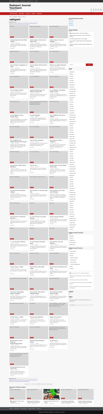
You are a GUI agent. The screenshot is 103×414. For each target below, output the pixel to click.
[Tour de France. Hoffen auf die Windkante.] (18, 157)
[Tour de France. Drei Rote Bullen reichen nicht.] (58, 157)
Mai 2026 (71, 78)
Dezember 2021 (72, 192)
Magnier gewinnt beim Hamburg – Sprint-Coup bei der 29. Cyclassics (80, 36)
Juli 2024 (71, 125)
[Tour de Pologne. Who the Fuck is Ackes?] (38, 57)
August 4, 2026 (68, 403)
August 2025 (72, 97)
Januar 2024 (72, 138)
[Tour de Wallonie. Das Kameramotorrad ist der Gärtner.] (18, 132)
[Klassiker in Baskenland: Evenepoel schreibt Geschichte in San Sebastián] (85, 394)
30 (18, 381)
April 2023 (71, 158)
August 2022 (72, 175)
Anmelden (71, 238)
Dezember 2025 (72, 89)
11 (22, 23)
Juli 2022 (71, 177)
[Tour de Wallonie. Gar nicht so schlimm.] (58, 107)
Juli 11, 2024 (56, 193)
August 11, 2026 (51, 403)
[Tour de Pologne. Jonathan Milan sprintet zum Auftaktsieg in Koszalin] (68, 394)
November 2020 (73, 220)
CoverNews (56, 412)
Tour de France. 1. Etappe (16, 317)
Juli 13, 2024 (17, 193)
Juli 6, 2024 (36, 244)
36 (26, 381)
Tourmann (27, 13)
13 (24, 23)
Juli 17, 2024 (56, 143)
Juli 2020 (71, 229)
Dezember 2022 (72, 166)
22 (36, 23)
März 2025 (72, 108)
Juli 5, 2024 (56, 244)
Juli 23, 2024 (56, 118)
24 (10, 381)
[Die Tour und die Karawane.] (58, 208)
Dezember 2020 (72, 218)
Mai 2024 (71, 130)
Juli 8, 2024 (56, 218)
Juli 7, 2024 (16, 243)
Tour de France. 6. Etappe (16, 266)
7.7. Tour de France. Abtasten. (17, 241)
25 (12, 381)
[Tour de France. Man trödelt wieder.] (38, 259)
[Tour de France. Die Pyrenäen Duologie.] (18, 182)
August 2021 (72, 201)
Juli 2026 (71, 74)
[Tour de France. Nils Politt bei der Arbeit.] (58, 259)
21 (35, 23)
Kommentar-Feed (73, 242)
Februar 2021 (72, 214)
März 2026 (72, 82)
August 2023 (72, 149)
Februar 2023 (72, 162)
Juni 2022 (71, 179)
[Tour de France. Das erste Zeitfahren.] (58, 233)
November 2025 (73, 91)
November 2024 (73, 117)
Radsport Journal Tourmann (20, 6)
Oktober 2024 (72, 119)
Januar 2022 (72, 190)
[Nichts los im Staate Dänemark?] (58, 57)
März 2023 (72, 160)
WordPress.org (72, 244)
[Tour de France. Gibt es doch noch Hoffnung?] (58, 182)
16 (28, 23)
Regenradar (71, 23)
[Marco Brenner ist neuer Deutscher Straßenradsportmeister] (18, 332)
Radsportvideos (16, 1)
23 (9, 381)
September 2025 (73, 95)
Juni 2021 (71, 205)
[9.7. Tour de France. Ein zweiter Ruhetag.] (38, 208)
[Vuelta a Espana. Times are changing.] (58, 32)
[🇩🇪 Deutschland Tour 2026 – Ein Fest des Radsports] (17, 394)
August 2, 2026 (85, 403)
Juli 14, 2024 (56, 168)
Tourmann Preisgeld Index (75, 264)
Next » (28, 381)
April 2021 (71, 209)
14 (26, 23)
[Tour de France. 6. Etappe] (18, 259)
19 (32, 23)
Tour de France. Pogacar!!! (37, 140)
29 (17, 381)
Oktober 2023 (72, 145)
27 (14, 381)
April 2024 (71, 132)
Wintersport (21, 13)
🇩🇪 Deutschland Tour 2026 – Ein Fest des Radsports (79, 33)
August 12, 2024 (17, 91)
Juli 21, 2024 (37, 141)
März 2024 (72, 134)
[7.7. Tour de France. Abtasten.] (18, 233)
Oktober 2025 (72, 93)
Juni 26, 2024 (57, 318)
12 (23, 23)
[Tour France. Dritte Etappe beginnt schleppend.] (18, 284)
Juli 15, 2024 (37, 166)
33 (22, 381)
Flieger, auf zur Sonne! (55, 317)
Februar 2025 (72, 110)
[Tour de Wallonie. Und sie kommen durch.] (18, 107)
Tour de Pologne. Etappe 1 (17, 90)
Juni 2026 (71, 76)
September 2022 (73, 173)
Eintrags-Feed (72, 240)
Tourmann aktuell (13, 13)
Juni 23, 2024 (37, 343)
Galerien (33, 13)
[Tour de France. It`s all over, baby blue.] (38, 182)
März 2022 (72, 186)
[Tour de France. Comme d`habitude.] (58, 132)
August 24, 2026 (17, 403)
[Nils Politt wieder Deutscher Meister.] (38, 332)
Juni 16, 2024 (17, 370)
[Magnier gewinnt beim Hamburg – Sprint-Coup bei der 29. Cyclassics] (34, 394)
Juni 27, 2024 (37, 318)
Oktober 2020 (72, 222)
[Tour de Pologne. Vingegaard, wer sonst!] (18, 57)
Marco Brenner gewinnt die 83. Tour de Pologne (78, 38)
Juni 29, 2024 (17, 318)
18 (31, 23)
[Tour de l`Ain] (38, 157)
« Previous (11, 23)
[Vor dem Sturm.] (58, 332)
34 (23, 381)
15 (27, 23)
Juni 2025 (71, 102)
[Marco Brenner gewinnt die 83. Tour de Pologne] (51, 394)
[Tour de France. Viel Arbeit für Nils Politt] (18, 208)
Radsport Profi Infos (30, 1)
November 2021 (73, 194)
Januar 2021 (72, 216)
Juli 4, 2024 (16, 268)
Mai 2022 (71, 181)
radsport (12, 87)
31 (19, 381)
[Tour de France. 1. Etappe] (18, 309)
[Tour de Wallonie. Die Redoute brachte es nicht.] (58, 82)
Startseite (10, 1)
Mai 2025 (71, 104)
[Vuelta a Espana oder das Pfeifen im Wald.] (18, 32)
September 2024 (73, 121)
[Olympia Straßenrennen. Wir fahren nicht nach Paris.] (38, 82)
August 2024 (72, 123)
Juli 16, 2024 (17, 168)
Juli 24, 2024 (17, 118)
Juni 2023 (71, 153)
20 (33, 23)
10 (20, 23)
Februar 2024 (72, 136)
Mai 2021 (71, 207)
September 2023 (73, 147)
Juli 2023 (71, 151)
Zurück (26, 384)
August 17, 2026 (34, 403)
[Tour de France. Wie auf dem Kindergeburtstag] (38, 284)
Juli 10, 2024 (17, 219)
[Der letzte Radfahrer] (38, 107)
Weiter (51, 384)
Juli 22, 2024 (17, 143)
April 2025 (71, 106)
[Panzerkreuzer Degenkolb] (38, 309)
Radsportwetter (22, 1)
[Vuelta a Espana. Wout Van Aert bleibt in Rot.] (38, 32)
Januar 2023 (72, 164)
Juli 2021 (71, 203)
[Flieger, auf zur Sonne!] (58, 309)
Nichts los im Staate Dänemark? (58, 65)
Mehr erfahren (12, 48)
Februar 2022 (72, 188)
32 (21, 381)
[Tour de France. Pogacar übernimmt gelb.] (58, 284)
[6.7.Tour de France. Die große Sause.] (38, 233)
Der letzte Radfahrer (35, 115)
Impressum (36, 1)
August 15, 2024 (57, 66)
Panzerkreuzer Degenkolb (36, 317)
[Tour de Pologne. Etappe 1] (18, 82)
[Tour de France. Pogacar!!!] (38, 132)
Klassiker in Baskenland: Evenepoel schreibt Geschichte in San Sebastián (81, 45)
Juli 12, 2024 (37, 193)
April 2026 (71, 80)
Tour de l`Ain (33, 165)
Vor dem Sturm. (54, 340)
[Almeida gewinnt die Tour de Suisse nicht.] (18, 359)
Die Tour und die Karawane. (57, 216)
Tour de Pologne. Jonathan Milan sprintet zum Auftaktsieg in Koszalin (80, 42)
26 (13, 381)
